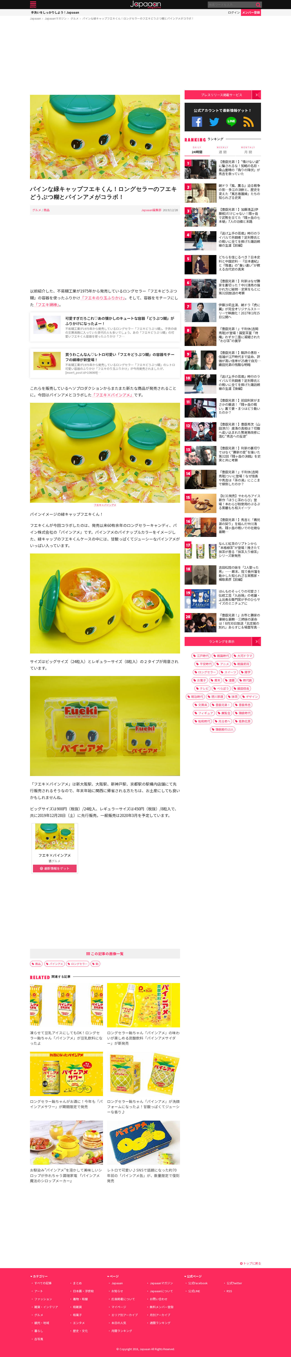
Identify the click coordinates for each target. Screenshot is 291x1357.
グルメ (74, 18)
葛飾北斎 (245, 721)
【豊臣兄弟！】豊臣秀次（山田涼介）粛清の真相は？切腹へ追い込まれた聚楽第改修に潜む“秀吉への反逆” (239, 430)
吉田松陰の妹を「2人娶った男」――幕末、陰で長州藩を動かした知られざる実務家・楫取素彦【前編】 (239, 573)
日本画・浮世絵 (83, 1291)
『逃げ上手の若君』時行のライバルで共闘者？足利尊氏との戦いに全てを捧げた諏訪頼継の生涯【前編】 (239, 239)
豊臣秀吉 (245, 705)
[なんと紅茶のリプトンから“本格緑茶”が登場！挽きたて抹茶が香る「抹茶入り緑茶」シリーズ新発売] (200, 551)
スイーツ (230, 672)
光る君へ (224, 721)
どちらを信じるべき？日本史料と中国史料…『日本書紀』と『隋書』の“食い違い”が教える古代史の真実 (239, 263)
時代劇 (247, 680)
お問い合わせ (159, 1299)
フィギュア (205, 713)
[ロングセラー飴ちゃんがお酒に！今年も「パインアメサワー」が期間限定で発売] (66, 1074)
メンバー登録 (251, 12)
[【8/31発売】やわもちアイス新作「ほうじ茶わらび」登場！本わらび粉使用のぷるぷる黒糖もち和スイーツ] (200, 504)
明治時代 (197, 696)
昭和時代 (204, 721)
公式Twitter (214, 122)
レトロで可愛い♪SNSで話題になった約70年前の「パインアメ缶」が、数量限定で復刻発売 (143, 1175)
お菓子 (201, 680)
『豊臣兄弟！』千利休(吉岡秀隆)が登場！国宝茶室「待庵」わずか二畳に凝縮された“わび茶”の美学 (239, 334)
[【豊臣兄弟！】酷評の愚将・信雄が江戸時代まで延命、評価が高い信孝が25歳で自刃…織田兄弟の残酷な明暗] (200, 361)
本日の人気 (118, 1323)
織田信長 (243, 688)
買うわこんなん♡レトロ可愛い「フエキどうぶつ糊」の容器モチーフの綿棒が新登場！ (119, 357)
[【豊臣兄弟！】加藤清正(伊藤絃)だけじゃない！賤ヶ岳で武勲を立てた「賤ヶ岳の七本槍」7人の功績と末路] (200, 217)
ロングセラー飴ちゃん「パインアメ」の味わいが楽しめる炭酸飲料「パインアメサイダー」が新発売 (143, 1038)
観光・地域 (41, 1323)
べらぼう (223, 688)
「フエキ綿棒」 (46, 304)
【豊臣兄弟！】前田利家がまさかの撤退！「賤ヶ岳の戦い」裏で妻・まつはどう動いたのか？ (239, 406)
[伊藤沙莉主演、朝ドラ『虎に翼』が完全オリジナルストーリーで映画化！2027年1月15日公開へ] (200, 313)
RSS (248, 122)
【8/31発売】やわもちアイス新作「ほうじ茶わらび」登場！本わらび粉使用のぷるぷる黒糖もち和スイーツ (239, 501)
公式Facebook (197, 122)
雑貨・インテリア (46, 1307)
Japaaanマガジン (56, 18)
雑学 (248, 672)
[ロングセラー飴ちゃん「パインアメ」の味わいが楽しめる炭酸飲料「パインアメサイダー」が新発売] (143, 1006)
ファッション (43, 1299)
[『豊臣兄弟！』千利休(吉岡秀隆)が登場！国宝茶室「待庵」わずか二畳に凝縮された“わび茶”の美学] (200, 337)
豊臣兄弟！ (223, 705)
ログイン (234, 12)
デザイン (252, 696)
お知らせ (117, 1291)
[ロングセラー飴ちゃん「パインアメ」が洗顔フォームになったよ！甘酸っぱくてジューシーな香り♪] (143, 1074)
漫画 (232, 680)
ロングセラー (79, 964)
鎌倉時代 (245, 713)
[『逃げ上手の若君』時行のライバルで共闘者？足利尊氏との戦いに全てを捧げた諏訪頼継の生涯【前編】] (200, 241)
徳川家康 (217, 696)
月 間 (248, 150)
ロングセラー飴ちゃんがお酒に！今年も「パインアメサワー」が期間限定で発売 (66, 1104)
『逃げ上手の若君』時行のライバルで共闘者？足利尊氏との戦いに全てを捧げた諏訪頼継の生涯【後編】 (239, 382)
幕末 (217, 680)
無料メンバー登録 (161, 1307)
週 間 (222, 150)
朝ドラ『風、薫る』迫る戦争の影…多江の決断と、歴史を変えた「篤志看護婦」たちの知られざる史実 (239, 191)
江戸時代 (203, 655)
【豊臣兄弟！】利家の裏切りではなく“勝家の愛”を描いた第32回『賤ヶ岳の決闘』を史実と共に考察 (240, 454)
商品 (47, 210)
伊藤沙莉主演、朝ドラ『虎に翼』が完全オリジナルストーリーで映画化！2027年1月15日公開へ (239, 310)
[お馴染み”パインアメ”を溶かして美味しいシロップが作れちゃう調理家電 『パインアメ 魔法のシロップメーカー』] (66, 1143)
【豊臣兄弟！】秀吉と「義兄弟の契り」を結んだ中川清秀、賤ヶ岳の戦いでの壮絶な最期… (239, 525)
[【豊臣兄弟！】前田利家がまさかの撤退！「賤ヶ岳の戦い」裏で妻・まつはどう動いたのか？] (200, 408)
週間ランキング (160, 1323)
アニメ (224, 664)
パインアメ (56, 964)
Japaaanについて (161, 1291)
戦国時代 (223, 655)
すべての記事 (43, 1283)
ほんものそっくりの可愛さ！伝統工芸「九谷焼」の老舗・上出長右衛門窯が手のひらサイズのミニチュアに (239, 597)
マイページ (118, 1307)
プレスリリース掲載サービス (221, 94)
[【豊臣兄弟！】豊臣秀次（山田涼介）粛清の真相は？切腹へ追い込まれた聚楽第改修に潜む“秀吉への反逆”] (200, 432)
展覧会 (225, 713)
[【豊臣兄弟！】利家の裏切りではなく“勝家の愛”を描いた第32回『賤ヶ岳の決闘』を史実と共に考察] (200, 456)
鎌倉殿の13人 (224, 729)
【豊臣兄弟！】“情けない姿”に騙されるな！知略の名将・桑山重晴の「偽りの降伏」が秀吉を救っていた (239, 167)
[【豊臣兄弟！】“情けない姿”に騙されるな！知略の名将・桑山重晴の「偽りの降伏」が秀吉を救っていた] (200, 170)
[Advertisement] (105, 58)
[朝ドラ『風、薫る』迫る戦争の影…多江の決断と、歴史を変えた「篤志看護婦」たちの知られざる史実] (200, 193)
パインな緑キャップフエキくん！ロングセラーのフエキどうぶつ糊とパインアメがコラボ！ (138, 18)
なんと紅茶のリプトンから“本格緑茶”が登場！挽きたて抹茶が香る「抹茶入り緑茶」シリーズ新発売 (239, 549)
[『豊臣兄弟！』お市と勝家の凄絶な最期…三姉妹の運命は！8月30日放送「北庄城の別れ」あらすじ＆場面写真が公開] (200, 623)
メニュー (33, 4)
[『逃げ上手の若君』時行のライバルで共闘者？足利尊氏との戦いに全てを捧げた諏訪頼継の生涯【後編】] (200, 384)
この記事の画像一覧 (107, 953)
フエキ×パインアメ (105, 505)
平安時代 (206, 664)
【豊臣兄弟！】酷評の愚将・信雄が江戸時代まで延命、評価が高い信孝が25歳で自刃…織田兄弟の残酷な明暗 (240, 358)
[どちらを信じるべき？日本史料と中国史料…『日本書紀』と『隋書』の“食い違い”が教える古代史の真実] (200, 265)
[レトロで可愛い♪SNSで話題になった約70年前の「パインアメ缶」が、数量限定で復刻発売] (143, 1143)
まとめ (77, 1283)
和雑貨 (77, 1307)
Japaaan (145, 5)
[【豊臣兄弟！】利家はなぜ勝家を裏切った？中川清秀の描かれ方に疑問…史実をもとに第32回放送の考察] (200, 289)
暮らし (38, 1331)
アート (38, 1291)
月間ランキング (121, 1331)
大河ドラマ (244, 655)
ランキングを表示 (221, 641)
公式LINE (231, 122)
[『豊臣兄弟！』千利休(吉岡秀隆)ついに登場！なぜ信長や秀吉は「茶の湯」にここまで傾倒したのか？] (200, 480)
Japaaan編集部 (151, 210)
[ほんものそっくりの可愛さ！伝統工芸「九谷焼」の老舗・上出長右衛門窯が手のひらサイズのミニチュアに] (200, 599)
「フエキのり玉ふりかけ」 (102, 297)
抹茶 (235, 696)
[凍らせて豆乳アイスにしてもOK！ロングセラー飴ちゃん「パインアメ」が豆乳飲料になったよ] (66, 1006)
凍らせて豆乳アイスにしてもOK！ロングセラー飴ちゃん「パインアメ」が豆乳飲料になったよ (66, 1038)
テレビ (204, 688)
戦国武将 (243, 664)
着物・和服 (80, 1299)
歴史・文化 (80, 1331)
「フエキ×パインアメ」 (113, 395)
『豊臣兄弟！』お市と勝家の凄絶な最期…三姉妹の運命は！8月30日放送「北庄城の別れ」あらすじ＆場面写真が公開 (239, 623)
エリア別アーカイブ (124, 1315)
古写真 (38, 1339)
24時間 (197, 150)
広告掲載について (123, 1299)
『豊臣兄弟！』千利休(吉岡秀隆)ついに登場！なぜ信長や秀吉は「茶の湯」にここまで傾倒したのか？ (239, 477)
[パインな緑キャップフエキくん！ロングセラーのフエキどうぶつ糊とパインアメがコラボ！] (105, 137)
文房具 (202, 705)
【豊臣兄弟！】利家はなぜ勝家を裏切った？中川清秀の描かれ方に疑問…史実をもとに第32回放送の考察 (239, 286)
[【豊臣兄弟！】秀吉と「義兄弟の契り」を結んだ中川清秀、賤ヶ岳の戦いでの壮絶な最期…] (200, 528)
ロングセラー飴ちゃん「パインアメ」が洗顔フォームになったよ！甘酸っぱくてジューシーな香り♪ (143, 1106)
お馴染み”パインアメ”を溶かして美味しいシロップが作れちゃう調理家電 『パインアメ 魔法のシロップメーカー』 (66, 1175)
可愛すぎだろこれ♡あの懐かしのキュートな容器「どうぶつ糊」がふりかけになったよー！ (119, 320)
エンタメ (79, 1323)
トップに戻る (252, 1263)
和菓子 (77, 1315)
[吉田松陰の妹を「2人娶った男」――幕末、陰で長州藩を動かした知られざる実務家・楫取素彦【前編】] (200, 575)
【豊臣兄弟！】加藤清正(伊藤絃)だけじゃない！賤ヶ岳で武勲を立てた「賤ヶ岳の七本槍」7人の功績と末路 (239, 215)
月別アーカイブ (160, 1315)
